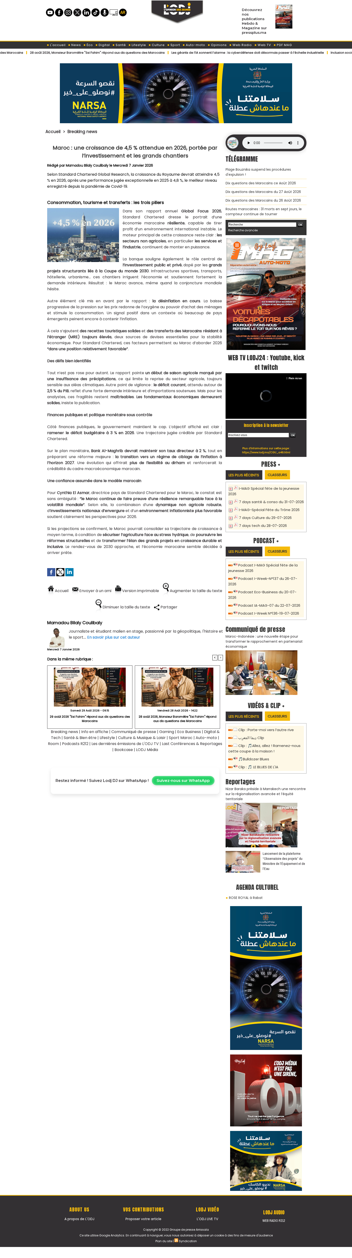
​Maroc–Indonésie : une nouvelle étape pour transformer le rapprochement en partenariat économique (264, 641)
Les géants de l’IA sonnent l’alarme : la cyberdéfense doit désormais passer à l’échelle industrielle (212, 52)
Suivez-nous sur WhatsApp (183, 780)
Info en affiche (94, 731)
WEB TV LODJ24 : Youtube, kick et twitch (266, 362)
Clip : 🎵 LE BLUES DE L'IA (258, 766)
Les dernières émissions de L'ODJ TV (125, 743)
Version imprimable (140, 591)
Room (53, 743)
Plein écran (295, 378)
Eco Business (189, 731)
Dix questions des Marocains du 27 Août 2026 (263, 191)
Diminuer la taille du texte (126, 607)
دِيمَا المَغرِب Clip (251, 737)
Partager (168, 607)
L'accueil (57, 45)
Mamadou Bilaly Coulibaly (87, 165)
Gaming (166, 731)
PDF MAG (284, 45)
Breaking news (82, 131)
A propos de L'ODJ (79, 1219)
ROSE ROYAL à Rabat (246, 897)
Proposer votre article (143, 1219)
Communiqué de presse (134, 731)
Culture (158, 45)
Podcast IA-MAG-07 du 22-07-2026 (269, 605)
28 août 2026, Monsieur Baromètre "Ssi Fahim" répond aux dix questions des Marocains (177, 719)
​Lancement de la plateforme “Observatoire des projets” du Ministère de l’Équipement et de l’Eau (284, 861)
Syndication (188, 1241)
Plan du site (163, 1241)
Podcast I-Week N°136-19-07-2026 (268, 613)
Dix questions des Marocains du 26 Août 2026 (263, 200)
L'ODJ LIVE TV (207, 1219)
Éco (89, 45)
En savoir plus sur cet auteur (113, 637)
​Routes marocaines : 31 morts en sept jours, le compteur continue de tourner (264, 211)
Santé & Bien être (80, 737)
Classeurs (277, 474)
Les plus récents (244, 475)
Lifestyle (138, 45)
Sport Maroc (181, 737)
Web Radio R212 (273, 1220)
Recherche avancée (243, 230)
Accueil (53, 131)
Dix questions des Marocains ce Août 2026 (261, 183)
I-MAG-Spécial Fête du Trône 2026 (269, 509)
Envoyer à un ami (94, 591)
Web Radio (242, 45)
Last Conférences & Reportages (192, 743)
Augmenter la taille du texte (195, 591)
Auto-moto (195, 45)
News (75, 45)
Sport (175, 45)
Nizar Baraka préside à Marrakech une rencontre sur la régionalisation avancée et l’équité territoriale (266, 793)
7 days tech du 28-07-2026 (263, 525)
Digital (104, 45)
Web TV (264, 45)
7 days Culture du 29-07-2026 (265, 517)
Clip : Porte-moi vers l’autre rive (266, 729)
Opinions (218, 45)
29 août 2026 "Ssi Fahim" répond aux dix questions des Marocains (90, 719)
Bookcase (123, 749)
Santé (120, 45)
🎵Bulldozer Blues (253, 759)
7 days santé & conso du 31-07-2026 (271, 501)
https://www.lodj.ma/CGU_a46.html (266, 452)
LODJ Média (147, 749)
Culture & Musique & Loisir (142, 737)
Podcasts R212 (75, 743)
